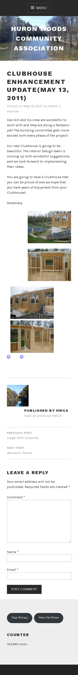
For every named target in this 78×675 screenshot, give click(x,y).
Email (12, 570)
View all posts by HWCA (42, 416)
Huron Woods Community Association (39, 38)
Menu (41, 8)
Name (13, 552)
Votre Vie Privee (49, 617)
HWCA (52, 106)
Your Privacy (19, 617)
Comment (16, 497)
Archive (12, 111)
